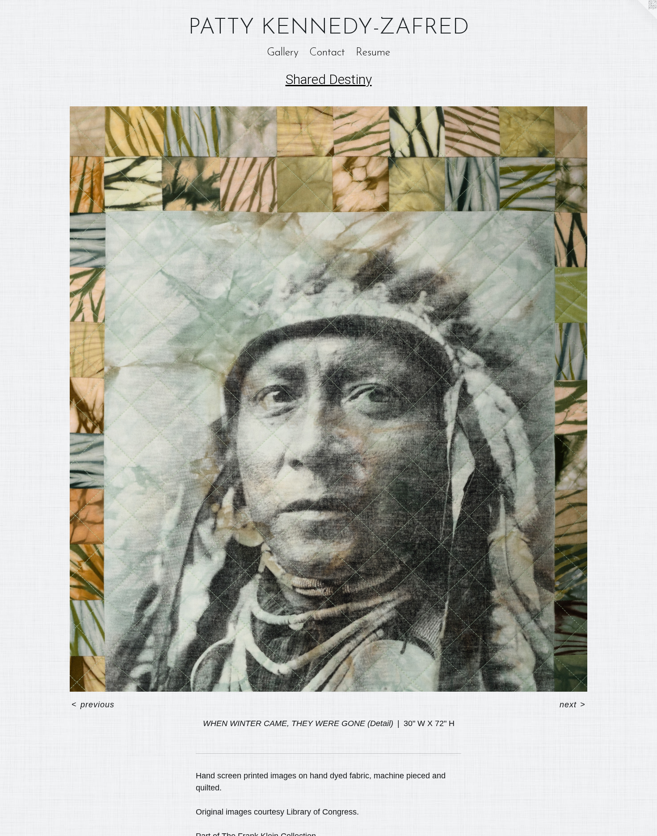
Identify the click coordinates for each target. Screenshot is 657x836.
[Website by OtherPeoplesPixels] (639, 18)
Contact (327, 52)
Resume (373, 52)
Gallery (283, 52)
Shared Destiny (329, 79)
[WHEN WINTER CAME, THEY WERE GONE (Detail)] (329, 399)
